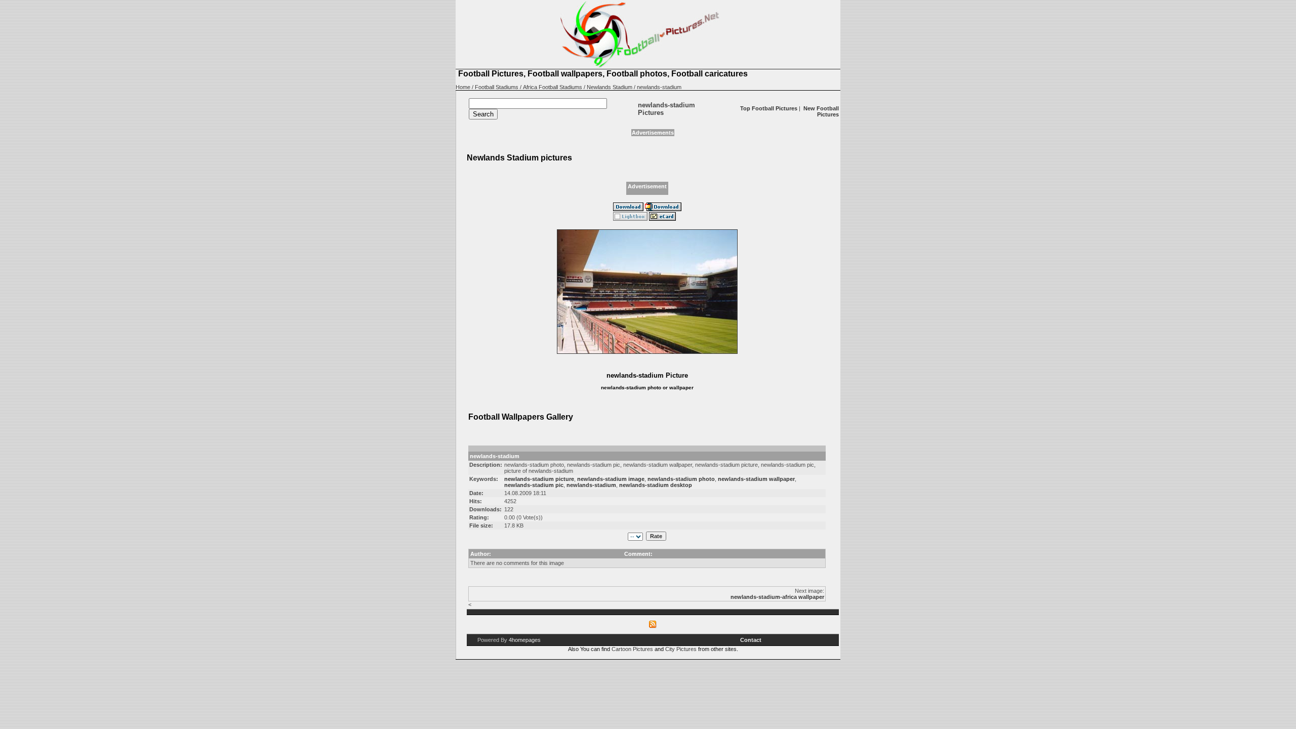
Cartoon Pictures (632, 649)
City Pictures (681, 649)
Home (463, 87)
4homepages (525, 640)
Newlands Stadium (609, 87)
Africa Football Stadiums (552, 87)
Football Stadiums (496, 87)
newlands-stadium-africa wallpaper (777, 597)
